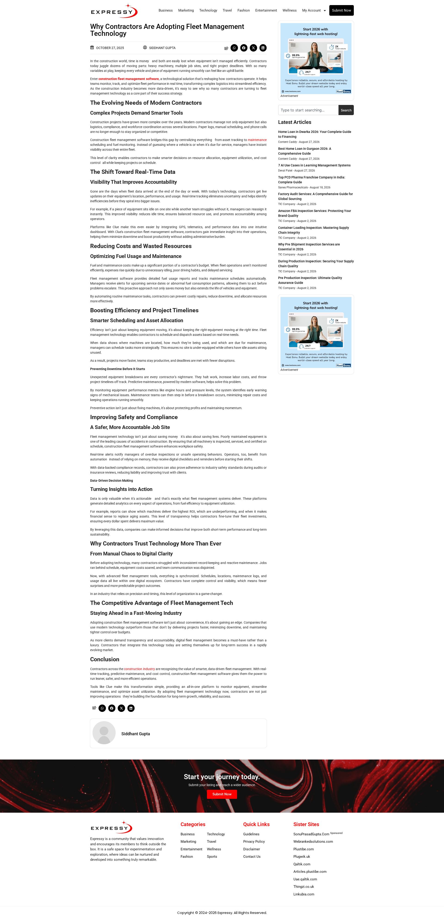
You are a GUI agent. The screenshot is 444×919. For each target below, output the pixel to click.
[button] (234, 48)
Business (166, 10)
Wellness (290, 10)
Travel (227, 10)
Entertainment (266, 10)
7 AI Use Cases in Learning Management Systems (314, 165)
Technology (208, 10)
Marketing (186, 10)
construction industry (139, 669)
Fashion (243, 10)
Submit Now (341, 10)
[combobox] (308, 110)
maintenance (257, 140)
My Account (311, 10)
